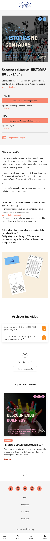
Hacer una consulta (25, 369)
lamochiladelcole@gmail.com (13, 215)
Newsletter (25, 518)
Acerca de (25, 504)
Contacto (25, 511)
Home (25, 497)
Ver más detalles (8, 87)
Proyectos (8, 440)
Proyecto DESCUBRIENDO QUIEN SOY (23, 444)
